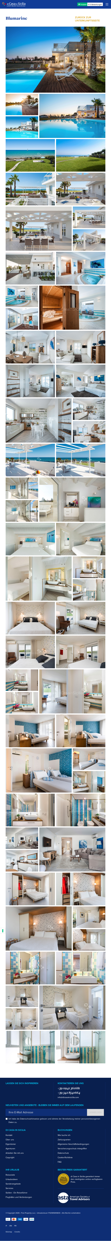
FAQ (59, 1162)
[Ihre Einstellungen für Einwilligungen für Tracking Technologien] (2, 930)
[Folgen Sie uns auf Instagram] (11, 1088)
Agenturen (10, 1148)
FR (15, 1226)
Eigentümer (11, 1144)
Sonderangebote (13, 1184)
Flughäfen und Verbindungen (19, 1197)
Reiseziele (10, 1175)
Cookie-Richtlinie (65, 1157)
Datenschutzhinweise (29, 1119)
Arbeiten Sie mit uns (15, 1153)
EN (11, 1226)
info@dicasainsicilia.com (68, 1097)
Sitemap (9, 1232)
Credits (17, 1232)
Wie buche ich (64, 1135)
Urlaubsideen (12, 1179)
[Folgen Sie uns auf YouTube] (15, 1088)
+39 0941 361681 (69, 1088)
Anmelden (95, 1112)
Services (9, 1188)
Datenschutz (63, 1153)
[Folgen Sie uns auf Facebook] (7, 1088)
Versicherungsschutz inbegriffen (72, 1148)
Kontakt (9, 1135)
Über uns (10, 1139)
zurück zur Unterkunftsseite (87, 19)
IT (6, 1226)
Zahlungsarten (64, 1139)
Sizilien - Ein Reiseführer (16, 1193)
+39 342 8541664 (69, 1092)
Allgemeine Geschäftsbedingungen (73, 1144)
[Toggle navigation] (107, 4)
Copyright (10, 1157)
